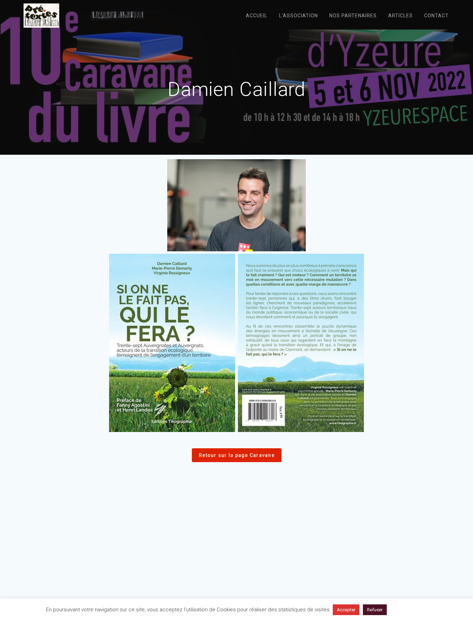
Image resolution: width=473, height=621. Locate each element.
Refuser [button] (375, 609)
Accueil (256, 15)
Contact (436, 15)
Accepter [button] (346, 609)
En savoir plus (409, 609)
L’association (298, 15)
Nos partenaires (353, 15)
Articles (400, 15)
